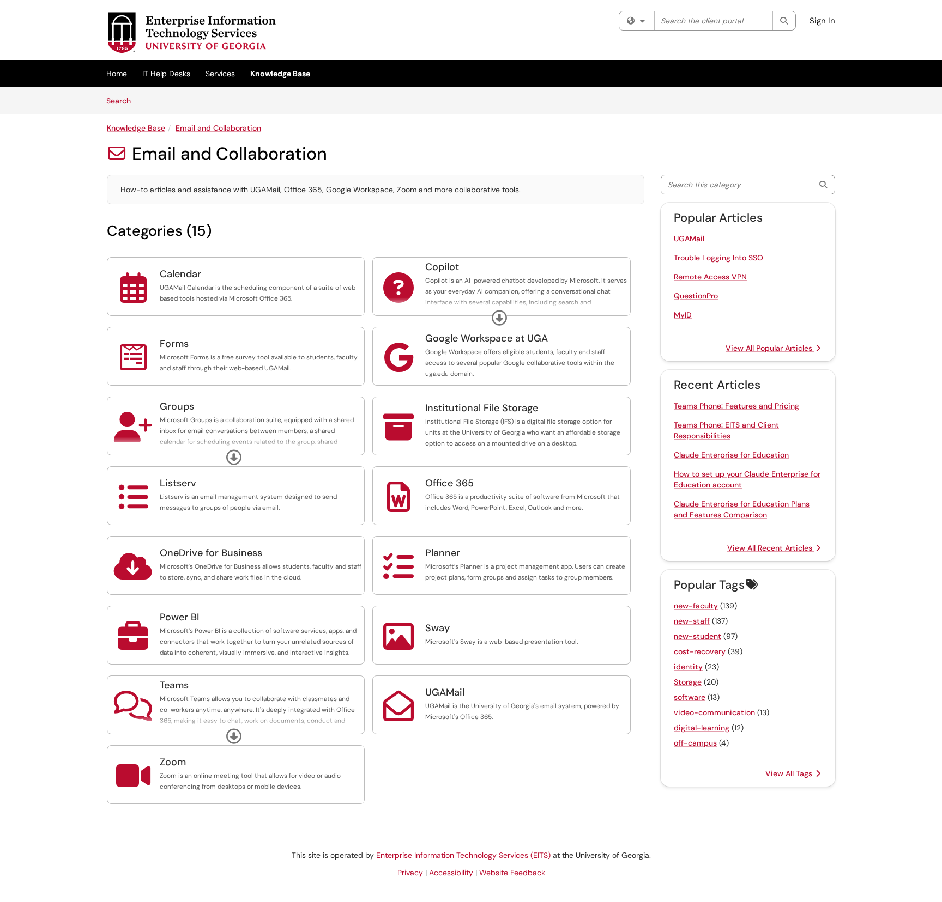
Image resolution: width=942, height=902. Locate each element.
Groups (177, 406)
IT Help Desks (166, 73)
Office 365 (449, 483)
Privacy (410, 872)
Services (220, 73)
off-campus (695, 743)
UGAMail (444, 692)
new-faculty (696, 606)
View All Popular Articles (770, 348)
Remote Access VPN (710, 277)
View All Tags (789, 773)
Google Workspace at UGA (486, 338)
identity (688, 667)
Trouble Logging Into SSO (718, 258)
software (689, 697)
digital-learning (701, 728)
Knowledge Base (280, 73)
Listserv (178, 483)
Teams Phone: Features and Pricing (736, 406)
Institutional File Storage (481, 408)
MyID (683, 315)
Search (122, 100)
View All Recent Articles (770, 548)
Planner (442, 552)
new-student (697, 636)
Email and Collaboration (218, 128)
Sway (437, 628)
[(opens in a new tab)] (191, 32)
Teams (174, 685)
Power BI (179, 617)
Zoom (173, 762)
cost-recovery (700, 651)
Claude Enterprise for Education (731, 455)
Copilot (442, 266)
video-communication (714, 712)
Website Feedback (512, 872)
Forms (174, 343)
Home (116, 73)
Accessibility (451, 872)
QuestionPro (696, 296)
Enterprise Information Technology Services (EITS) (463, 855)
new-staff (692, 621)
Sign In (822, 20)
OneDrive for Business (211, 552)
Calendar (180, 274)
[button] (499, 318)
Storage (688, 682)
